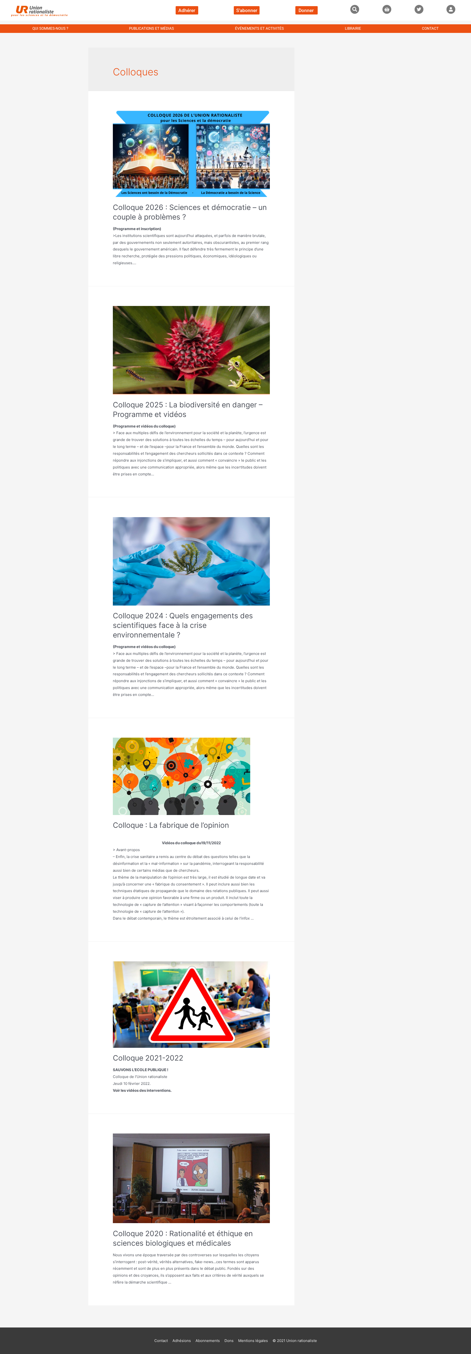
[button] (354, 9)
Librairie (353, 28)
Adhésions (181, 1340)
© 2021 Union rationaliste (295, 1340)
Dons (229, 1340)
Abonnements (208, 1340)
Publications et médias (151, 28)
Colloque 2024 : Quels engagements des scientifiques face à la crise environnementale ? (183, 625)
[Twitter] (419, 9)
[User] (450, 9)
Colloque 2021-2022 (148, 1057)
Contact (430, 28)
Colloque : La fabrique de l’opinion (171, 825)
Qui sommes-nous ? (50, 28)
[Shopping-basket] (386, 9)
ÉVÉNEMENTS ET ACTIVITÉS (259, 28)
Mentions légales (253, 1340)
